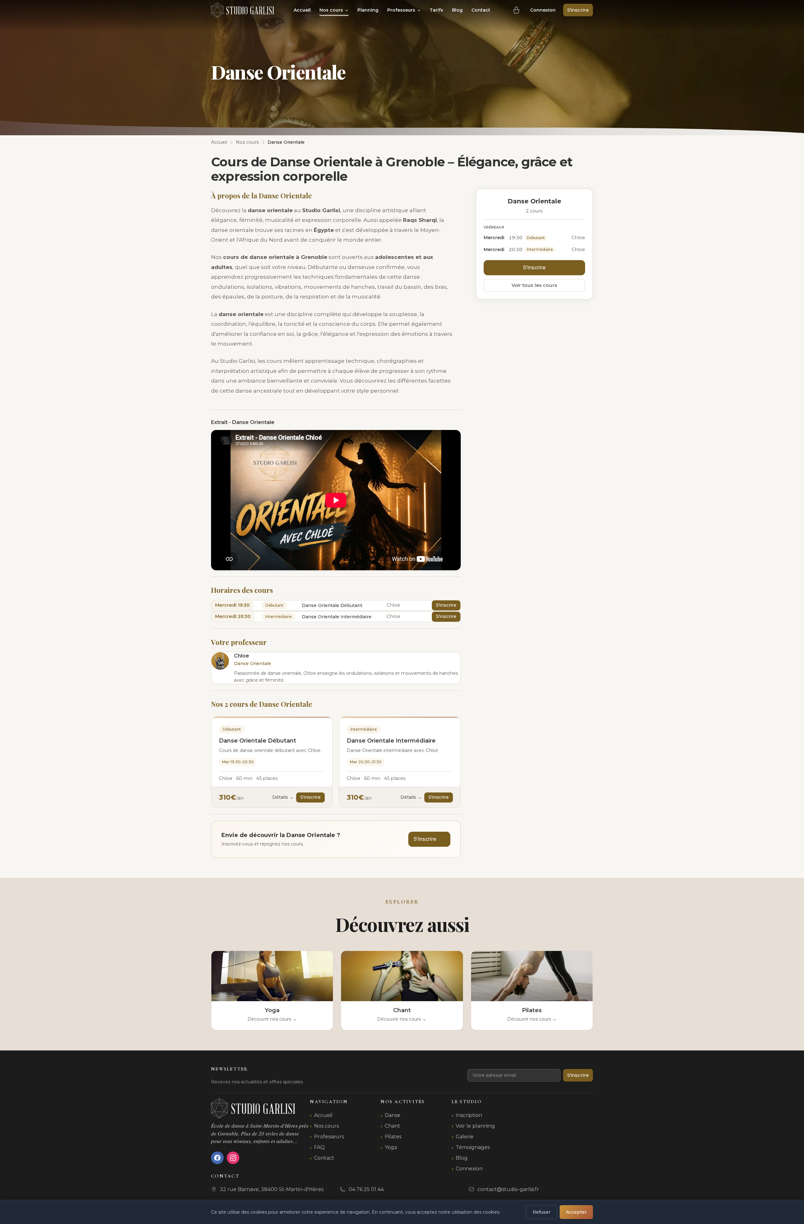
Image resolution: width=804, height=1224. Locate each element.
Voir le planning (475, 1126)
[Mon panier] (516, 10)
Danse (392, 1115)
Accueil (302, 10)
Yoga (391, 1147)
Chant (392, 1126)
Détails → (283, 797)
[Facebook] (217, 1158)
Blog (457, 10)
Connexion (543, 10)
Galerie (465, 1137)
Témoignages (473, 1147)
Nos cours (331, 10)
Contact (480, 10)
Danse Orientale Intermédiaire (391, 740)
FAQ (319, 1147)
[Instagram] (233, 1158)
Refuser (542, 1212)
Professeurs (401, 10)
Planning (367, 10)
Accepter (576, 1212)
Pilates (393, 1137)
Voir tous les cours (534, 285)
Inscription (469, 1115)
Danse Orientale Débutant (257, 740)
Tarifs (436, 10)
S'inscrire (578, 10)
